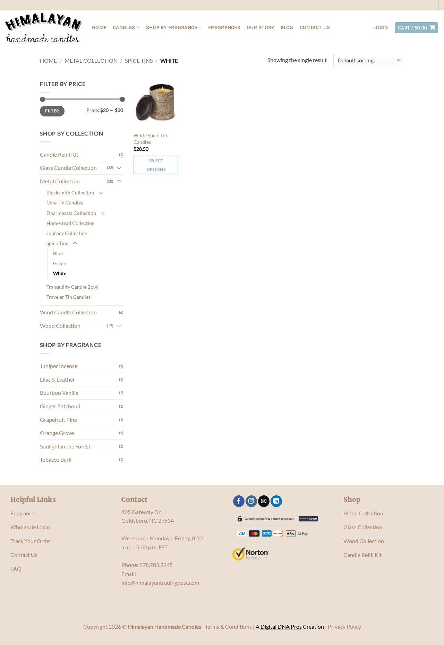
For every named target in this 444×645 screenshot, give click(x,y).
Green (59, 263)
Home (99, 27)
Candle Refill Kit (59, 154)
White (59, 273)
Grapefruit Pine (58, 419)
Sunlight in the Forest (65, 446)
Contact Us (315, 27)
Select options (155, 165)
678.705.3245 (156, 564)
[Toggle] (119, 168)
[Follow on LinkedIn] (276, 501)
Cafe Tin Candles (64, 203)
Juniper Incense (58, 366)
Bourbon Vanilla (59, 392)
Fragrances (224, 27)
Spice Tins (139, 60)
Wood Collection (60, 325)
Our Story (260, 27)
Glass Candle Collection (68, 167)
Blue (58, 253)
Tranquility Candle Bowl (72, 287)
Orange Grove (57, 432)
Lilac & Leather (57, 379)
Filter (52, 110)
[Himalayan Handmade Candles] (43, 27)
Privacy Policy (344, 626)
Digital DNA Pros (281, 626)
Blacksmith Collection (70, 192)
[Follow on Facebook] (239, 501)
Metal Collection (91, 60)
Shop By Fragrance (171, 27)
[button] (380, 27)
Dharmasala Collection (71, 213)
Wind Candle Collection (68, 312)
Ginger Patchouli (60, 406)
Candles (124, 27)
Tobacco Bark (55, 459)
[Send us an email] (264, 501)
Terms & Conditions (228, 626)
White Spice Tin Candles (150, 138)
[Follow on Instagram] (251, 501)
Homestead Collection (70, 223)
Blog (287, 27)
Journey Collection (66, 233)
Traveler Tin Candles (68, 297)
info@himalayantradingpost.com (160, 582)
